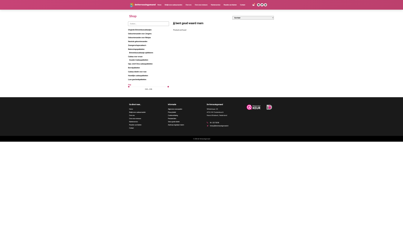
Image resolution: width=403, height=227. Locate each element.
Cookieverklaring (173, 115)
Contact (242, 5)
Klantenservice (215, 5)
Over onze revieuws (201, 5)
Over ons (188, 5)
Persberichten (172, 118)
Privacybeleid (172, 112)
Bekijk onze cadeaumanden (173, 5)
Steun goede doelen (174, 122)
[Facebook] (258, 4)
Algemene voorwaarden (175, 109)
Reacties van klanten (230, 5)
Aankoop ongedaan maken (176, 125)
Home (159, 5)
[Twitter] (262, 4)
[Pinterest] (265, 4)
